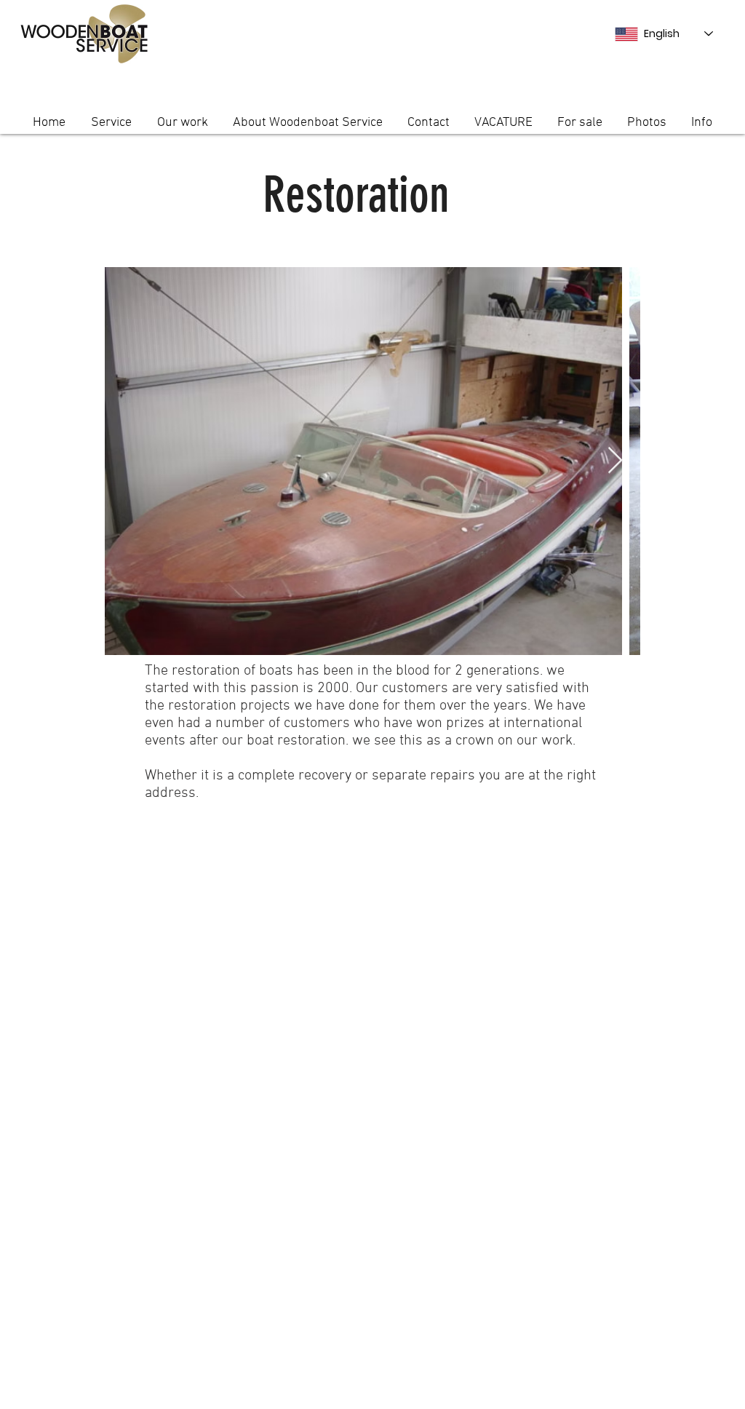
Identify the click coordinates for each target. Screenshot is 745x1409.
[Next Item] (615, 461)
